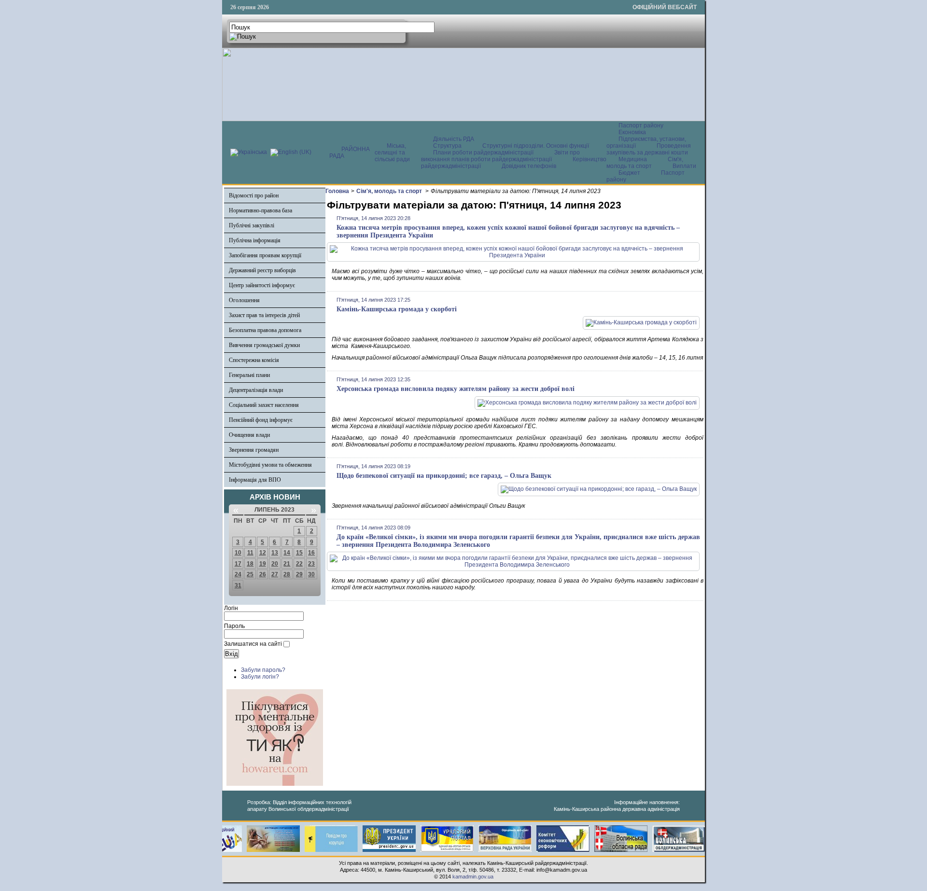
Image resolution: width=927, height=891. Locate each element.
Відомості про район (254, 195)
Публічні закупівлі (251, 225)
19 (262, 563)
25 (250, 574)
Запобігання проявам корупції (265, 255)
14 (286, 552)
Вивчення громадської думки (264, 345)
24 (238, 574)
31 (238, 585)
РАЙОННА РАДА (349, 152)
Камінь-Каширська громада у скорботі (397, 309)
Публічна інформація (255, 240)
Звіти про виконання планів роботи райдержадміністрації (500, 156)
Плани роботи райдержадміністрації (483, 152)
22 (299, 563)
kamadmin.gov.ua (472, 876)
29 (299, 574)
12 (262, 552)
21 (286, 563)
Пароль (234, 626)
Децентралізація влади (256, 390)
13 (274, 552)
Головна (337, 191)
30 (311, 574)
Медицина (633, 159)
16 (311, 552)
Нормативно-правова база (260, 210)
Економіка (632, 132)
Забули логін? (260, 676)
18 (250, 563)
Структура (447, 145)
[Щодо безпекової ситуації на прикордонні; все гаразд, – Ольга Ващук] (599, 489)
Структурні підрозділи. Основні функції (535, 145)
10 (238, 552)
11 (250, 552)
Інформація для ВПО (255, 479)
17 (238, 563)
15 (299, 552)
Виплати (684, 166)
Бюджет (630, 172)
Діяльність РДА (453, 139)
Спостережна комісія (254, 360)
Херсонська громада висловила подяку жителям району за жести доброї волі (456, 388)
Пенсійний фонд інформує (261, 420)
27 (274, 574)
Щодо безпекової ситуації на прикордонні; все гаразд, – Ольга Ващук (444, 475)
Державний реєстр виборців (262, 270)
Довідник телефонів (529, 166)
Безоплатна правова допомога (265, 330)
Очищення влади (249, 435)
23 (311, 563)
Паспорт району (640, 125)
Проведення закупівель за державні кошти (648, 149)
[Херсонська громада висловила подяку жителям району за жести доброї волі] (587, 402)
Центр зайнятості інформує (262, 285)
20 (274, 563)
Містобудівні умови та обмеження (270, 464)
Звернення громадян (254, 449)
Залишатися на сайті (253, 643)
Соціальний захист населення (264, 405)
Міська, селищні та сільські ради (392, 152)
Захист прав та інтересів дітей (264, 315)
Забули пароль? (263, 670)
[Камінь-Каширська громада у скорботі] (641, 322)
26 (262, 574)
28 (286, 574)
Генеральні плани (249, 375)
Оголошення (244, 300)
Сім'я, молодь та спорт (644, 162)
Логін (231, 608)
